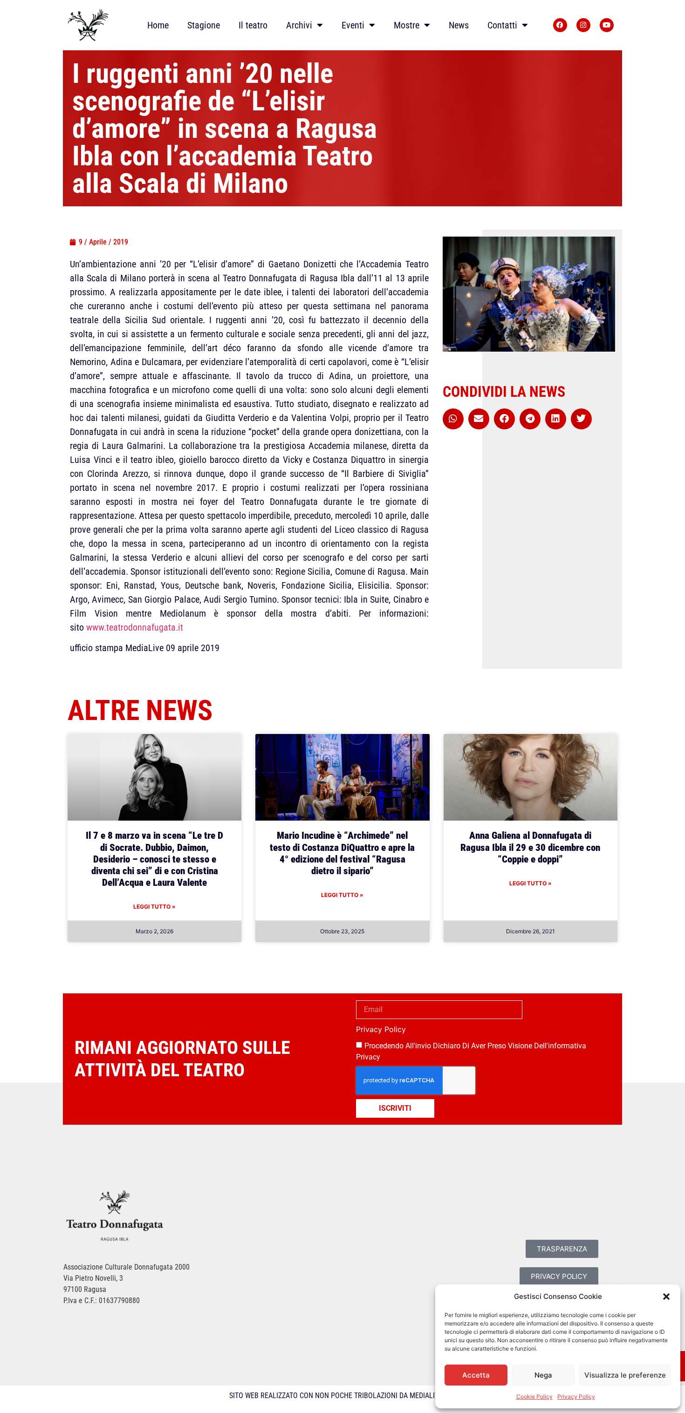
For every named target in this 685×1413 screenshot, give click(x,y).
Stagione (203, 25)
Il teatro (253, 25)
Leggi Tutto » (154, 906)
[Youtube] (607, 25)
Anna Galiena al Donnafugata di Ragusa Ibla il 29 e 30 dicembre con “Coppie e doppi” (530, 847)
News (459, 25)
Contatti (502, 25)
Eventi (353, 25)
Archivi (299, 25)
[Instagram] (583, 25)
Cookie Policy (534, 1396)
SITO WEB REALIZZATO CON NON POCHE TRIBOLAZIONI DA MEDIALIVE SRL (342, 1395)
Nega (543, 1375)
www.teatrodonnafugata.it (134, 627)
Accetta (476, 1375)
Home (158, 25)
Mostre (406, 25)
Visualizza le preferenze (625, 1375)
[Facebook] (560, 25)
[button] (666, 1296)
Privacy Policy (576, 1396)
